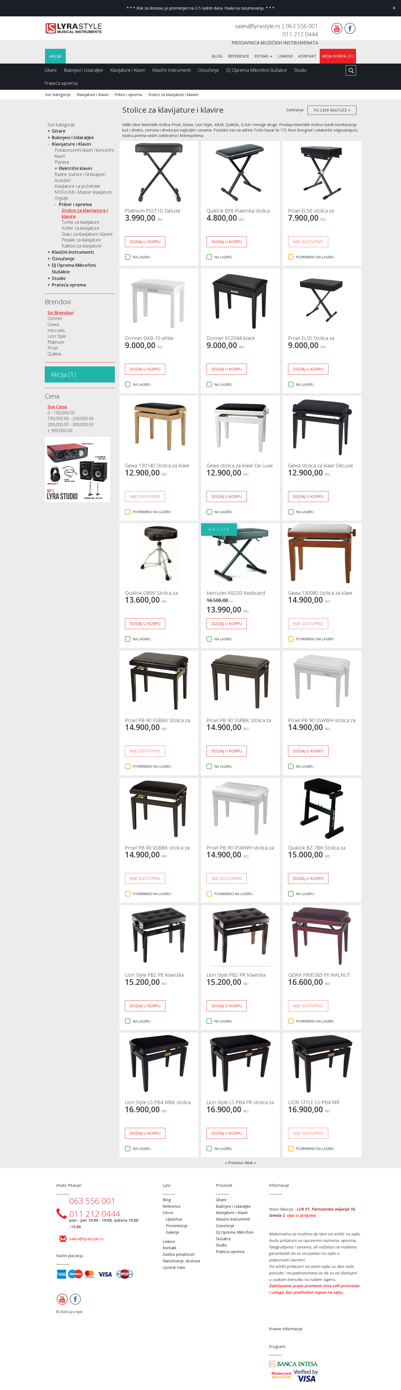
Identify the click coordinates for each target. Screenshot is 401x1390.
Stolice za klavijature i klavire (173, 94)
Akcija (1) (63, 374)
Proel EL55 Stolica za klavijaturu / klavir (311, 341)
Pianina (62, 162)
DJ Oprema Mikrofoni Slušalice (256, 70)
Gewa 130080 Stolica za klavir (320, 593)
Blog (217, 56)
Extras (262, 56)
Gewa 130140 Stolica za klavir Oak (157, 468)
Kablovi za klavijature (81, 246)
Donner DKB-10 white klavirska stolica (149, 341)
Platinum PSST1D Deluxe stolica (152, 213)
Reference (238, 56)
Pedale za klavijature (81, 240)
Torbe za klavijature (80, 222)
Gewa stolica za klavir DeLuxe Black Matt (320, 468)
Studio (300, 70)
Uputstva (174, 1219)
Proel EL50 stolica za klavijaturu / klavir (311, 213)
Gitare (50, 70)
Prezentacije (177, 1225)
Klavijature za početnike (77, 186)
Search (351, 70)
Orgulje (61, 198)
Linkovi (285, 56)
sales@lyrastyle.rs (258, 26)
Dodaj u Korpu (145, 241)
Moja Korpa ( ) (338, 56)
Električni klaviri (75, 168)
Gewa (53, 324)
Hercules (56, 330)
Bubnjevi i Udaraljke (83, 70)
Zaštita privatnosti (178, 1254)
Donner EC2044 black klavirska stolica (231, 341)
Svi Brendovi (60, 313)
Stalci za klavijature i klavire (87, 234)
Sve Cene (57, 407)
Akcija (55, 56)
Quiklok (54, 354)
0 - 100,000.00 (61, 413)
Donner (54, 318)
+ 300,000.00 (59, 431)
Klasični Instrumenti (171, 70)
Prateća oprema (60, 83)
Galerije (172, 1232)
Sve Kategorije (58, 94)
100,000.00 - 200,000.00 (70, 418)
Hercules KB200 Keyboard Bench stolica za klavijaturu (236, 596)
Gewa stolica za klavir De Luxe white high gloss (240, 468)
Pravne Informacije (286, 1328)
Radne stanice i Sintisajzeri (80, 174)
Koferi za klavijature (80, 228)
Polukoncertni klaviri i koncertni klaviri (84, 153)
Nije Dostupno (308, 241)
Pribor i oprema (128, 94)
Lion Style (56, 336)
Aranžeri (63, 180)
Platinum (55, 342)
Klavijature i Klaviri (127, 70)
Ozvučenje (208, 70)
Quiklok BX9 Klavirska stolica (238, 210)
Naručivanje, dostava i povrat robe (181, 1264)
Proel (52, 348)
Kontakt (307, 56)
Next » (250, 1162)
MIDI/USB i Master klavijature (83, 192)
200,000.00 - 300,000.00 (70, 425)
